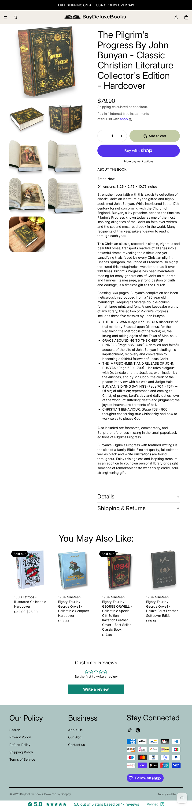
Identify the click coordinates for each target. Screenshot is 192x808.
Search (14, 730)
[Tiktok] (129, 730)
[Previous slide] (14, 569)
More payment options (138, 161)
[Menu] (5, 17)
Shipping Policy (21, 752)
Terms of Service (22, 759)
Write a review (96, 689)
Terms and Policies (170, 794)
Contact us (76, 745)
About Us (75, 730)
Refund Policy (19, 745)
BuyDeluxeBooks (31, 794)
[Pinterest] (138, 730)
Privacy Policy (20, 737)
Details (105, 496)
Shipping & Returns (121, 508)
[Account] (176, 17)
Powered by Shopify (57, 794)
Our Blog (74, 737)
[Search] (15, 17)
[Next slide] (45, 569)
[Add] (87, 583)
